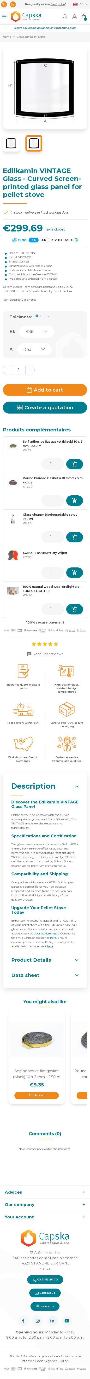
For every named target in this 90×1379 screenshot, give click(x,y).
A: (11, 349)
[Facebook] (23, 1320)
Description (33, 786)
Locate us (46, 1306)
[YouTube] (67, 1320)
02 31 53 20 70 (47, 1279)
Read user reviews (48, 654)
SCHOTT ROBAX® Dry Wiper (45, 553)
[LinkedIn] (52, 1320)
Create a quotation (48, 407)
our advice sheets (47, 933)
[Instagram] (37, 1320)
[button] (4, 16)
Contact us (47, 1293)
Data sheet (25, 975)
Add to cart (48, 390)
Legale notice (47, 1356)
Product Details (31, 960)
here (53, 937)
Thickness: (21, 317)
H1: (12, 331)
